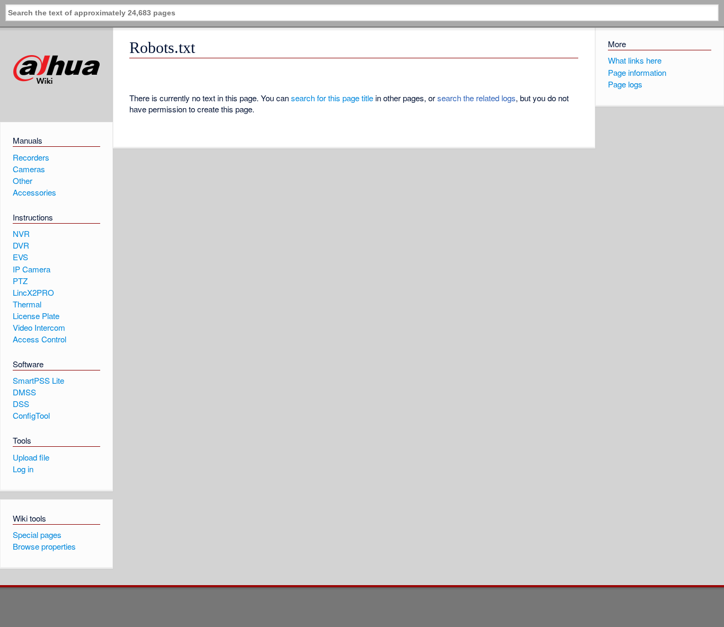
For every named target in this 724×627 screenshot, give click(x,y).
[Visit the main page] (56, 69)
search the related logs (476, 97)
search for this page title (332, 97)
